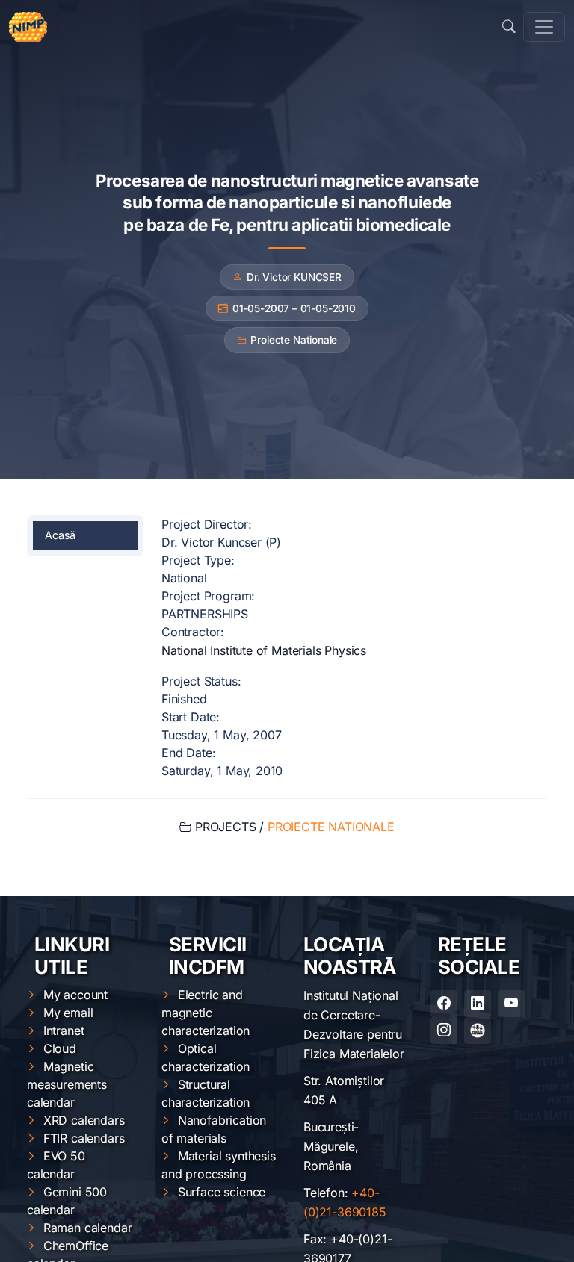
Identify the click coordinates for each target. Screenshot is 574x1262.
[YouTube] (511, 1003)
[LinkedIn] (477, 1003)
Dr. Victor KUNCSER (294, 277)
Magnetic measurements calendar (67, 1084)
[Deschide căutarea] (509, 27)
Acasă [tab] (60, 535)
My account (75, 994)
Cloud (59, 1048)
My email (68, 1012)
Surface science (221, 1191)
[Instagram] (443, 1030)
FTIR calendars (84, 1138)
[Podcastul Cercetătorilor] (477, 1030)
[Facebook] (443, 1003)
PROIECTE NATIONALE (331, 826)
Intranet (63, 1030)
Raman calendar (87, 1227)
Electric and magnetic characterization (205, 1012)
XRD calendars (84, 1120)
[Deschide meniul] (544, 27)
